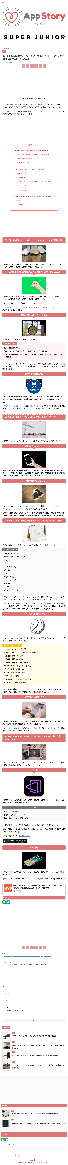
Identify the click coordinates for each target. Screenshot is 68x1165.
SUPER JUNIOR (8, 956)
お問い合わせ (19, 1156)
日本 (50, 956)
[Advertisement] (34, 81)
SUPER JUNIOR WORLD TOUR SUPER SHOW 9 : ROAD (26, 956)
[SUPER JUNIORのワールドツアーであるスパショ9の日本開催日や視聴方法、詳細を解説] (36, 66)
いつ (42, 956)
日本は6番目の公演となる (23, 177)
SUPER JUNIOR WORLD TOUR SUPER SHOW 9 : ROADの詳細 (32, 154)
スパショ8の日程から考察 (23, 185)
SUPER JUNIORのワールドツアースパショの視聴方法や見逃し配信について (34, 196)
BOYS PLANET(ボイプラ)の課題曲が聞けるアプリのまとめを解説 (34, 1036)
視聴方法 (19, 200)
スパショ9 (46, 956)
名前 (5, 986)
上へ (26, 1156)
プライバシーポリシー (48, 1156)
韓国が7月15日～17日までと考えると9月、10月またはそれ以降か (33, 181)
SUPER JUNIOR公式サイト (12, 406)
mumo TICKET (24, 836)
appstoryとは (38, 1156)
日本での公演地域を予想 (23, 190)
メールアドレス (7, 993)
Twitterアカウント (35, 406)
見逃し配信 (19, 204)
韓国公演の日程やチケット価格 (24, 158)
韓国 (5, 953)
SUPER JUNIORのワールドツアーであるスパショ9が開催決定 (31, 150)
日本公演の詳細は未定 (22, 162)
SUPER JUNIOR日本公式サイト (27, 307)
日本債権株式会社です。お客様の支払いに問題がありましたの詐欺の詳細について (38, 1123)
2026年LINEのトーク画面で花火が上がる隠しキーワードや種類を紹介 (34, 1113)
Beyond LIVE (20, 815)
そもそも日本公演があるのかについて (26, 173)
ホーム (32, 1156)
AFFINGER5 (48, 1162)
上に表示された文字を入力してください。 (14, 1010)
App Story (34, 1160)
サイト (5, 1000)
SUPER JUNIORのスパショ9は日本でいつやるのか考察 (29, 169)
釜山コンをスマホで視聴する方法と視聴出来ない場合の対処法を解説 (35, 1055)
